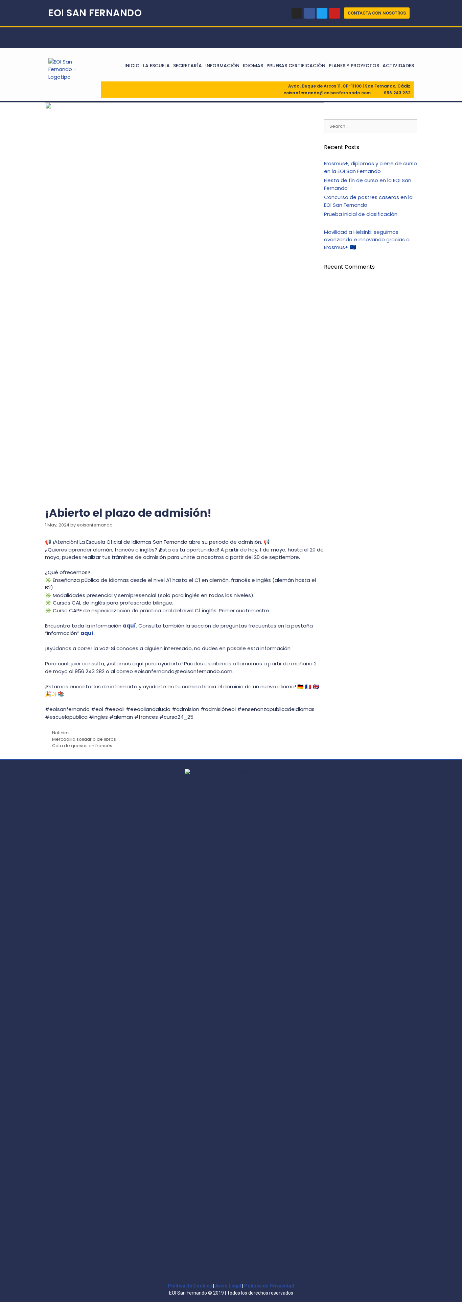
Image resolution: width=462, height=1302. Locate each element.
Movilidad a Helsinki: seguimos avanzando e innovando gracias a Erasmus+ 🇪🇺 (367, 239)
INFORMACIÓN (222, 65)
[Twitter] (322, 13)
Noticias (61, 733)
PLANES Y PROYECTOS (354, 65)
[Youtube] (334, 13)
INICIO (132, 65)
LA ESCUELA (156, 65)
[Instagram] (297, 13)
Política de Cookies (190, 1285)
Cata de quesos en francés (82, 745)
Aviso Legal (228, 1285)
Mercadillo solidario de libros (84, 739)
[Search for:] (370, 125)
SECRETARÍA (187, 65)
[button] (377, 13)
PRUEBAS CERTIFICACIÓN (296, 65)
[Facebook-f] (309, 13)
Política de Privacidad (269, 1285)
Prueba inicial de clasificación (360, 214)
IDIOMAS (253, 65)
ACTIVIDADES (398, 65)
